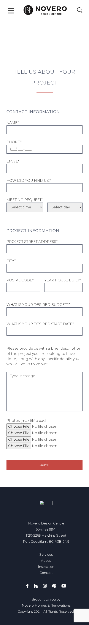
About (46, 560)
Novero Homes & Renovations (46, 605)
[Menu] (10, 10)
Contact (46, 573)
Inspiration (46, 567)
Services (46, 554)
